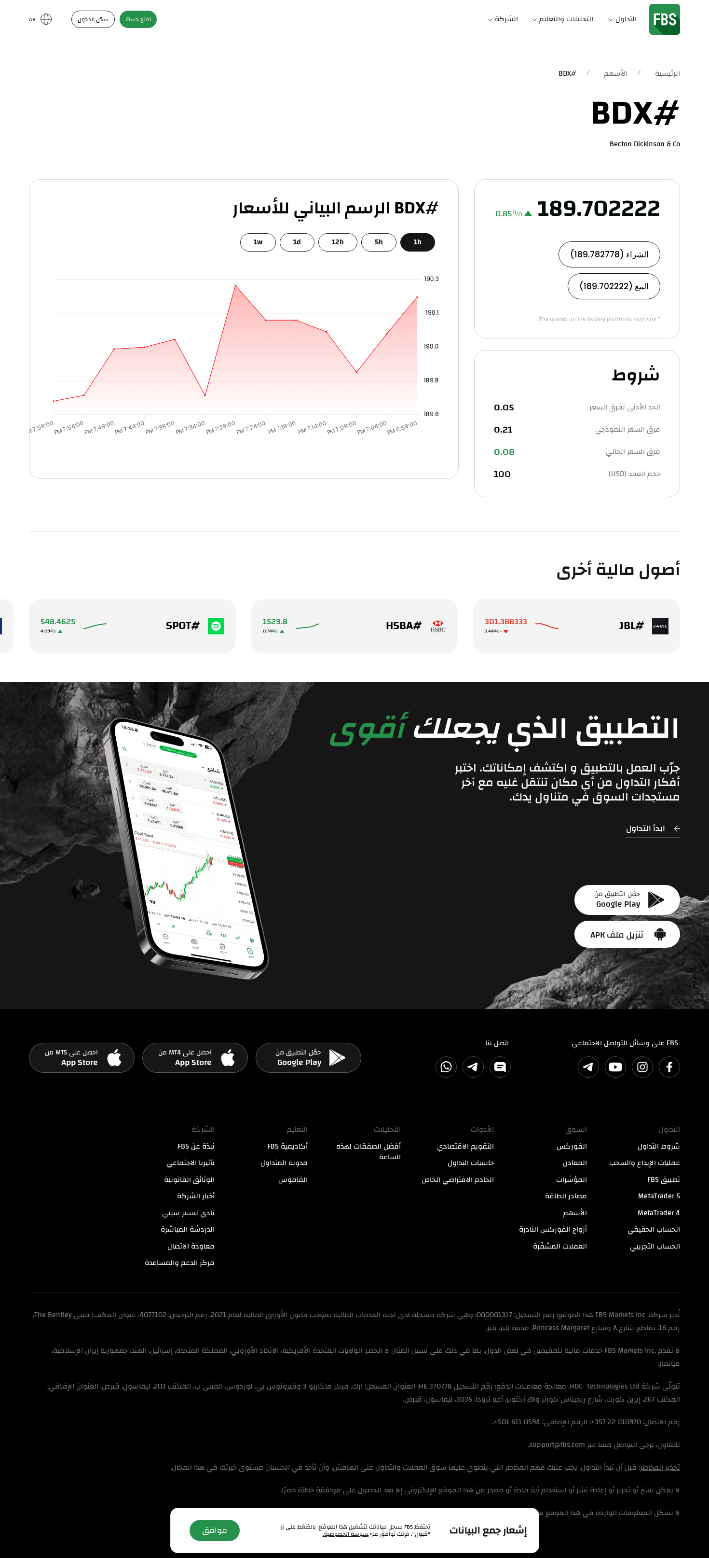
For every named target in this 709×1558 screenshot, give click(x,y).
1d (297, 242)
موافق (214, 1530)
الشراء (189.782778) (609, 254)
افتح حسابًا (138, 19)
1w (258, 242)
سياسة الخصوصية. (345, 1534)
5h (379, 242)
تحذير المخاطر (660, 1467)
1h (418, 242)
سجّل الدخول (93, 19)
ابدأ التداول (645, 828)
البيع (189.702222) (614, 286)
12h (338, 242)
